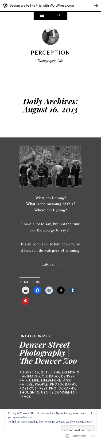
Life (35, 380)
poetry (26, 388)
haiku (24, 380)
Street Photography (55, 388)
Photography (63, 384)
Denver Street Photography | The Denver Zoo (48, 352)
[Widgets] (42, 16)
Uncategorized (34, 336)
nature (26, 384)
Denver (68, 376)
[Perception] (50, 37)
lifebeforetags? (56, 380)
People (41, 384)
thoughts (29, 392)
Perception (50, 52)
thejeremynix (66, 372)
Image (25, 396)
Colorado (49, 376)
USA (44, 392)
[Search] (58, 16)
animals (29, 376)
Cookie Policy (84, 421)
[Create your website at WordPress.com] (50, 5)
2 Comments (63, 392)
